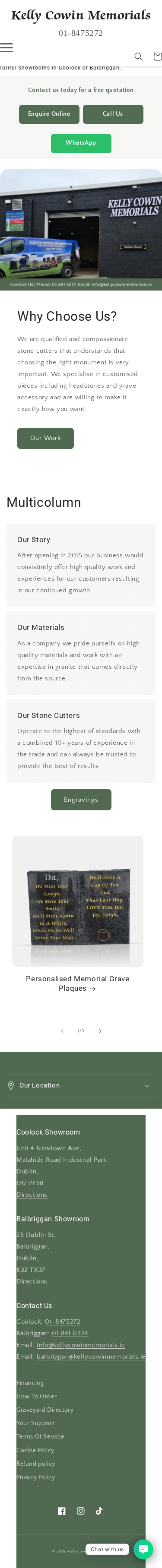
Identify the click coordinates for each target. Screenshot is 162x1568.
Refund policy (35, 1464)
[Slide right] (100, 1030)
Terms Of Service (40, 1436)
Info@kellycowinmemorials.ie (81, 1345)
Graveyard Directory (44, 1410)
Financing (30, 1383)
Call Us (113, 114)
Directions (32, 1195)
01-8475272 (62, 1322)
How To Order (36, 1396)
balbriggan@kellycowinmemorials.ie (91, 1356)
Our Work (45, 438)
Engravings (81, 799)
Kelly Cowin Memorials (87, 1551)
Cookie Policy (35, 1450)
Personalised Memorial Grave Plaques (77, 983)
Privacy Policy (35, 1477)
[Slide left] (62, 1030)
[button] (138, 56)
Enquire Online (49, 114)
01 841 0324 (70, 1333)
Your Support (35, 1423)
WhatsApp (81, 143)
